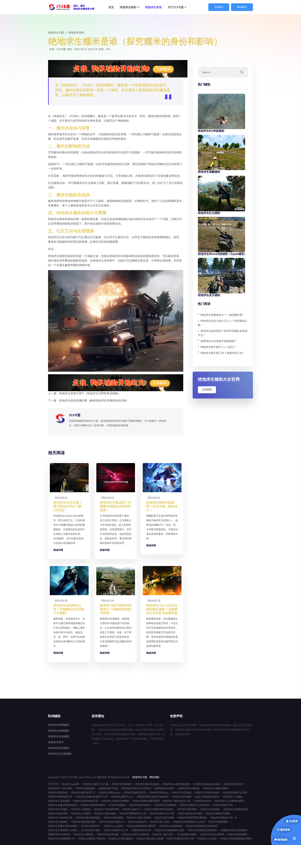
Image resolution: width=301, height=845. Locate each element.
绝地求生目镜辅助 (58, 821)
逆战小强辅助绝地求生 (207, 796)
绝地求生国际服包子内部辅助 (202, 826)
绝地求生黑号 (56, 742)
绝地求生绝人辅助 (160, 821)
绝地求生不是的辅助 (59, 800)
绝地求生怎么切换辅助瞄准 (229, 800)
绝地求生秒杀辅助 (182, 796)
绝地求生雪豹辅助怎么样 (132, 813)
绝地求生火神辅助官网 (60, 817)
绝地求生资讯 (153, 7)
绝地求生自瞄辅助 (58, 730)
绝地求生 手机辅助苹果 (106, 809)
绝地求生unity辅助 (81, 813)
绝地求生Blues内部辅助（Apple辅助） (222, 253)
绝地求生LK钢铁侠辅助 (215, 788)
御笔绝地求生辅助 (164, 788)
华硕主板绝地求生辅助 (190, 813)
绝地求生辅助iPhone (122, 796)
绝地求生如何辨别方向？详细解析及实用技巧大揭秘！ (69, 609)
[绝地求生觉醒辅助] (221, 152)
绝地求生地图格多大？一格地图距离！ (222, 314)
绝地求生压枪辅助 (58, 736)
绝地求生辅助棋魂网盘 (88, 817)
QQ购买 (218, 7)
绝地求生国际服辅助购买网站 (236, 838)
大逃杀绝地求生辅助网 (212, 834)
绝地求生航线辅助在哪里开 (141, 826)
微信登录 (285, 829)
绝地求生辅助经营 (233, 784)
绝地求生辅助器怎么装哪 (150, 838)
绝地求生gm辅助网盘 (170, 826)
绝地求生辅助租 (117, 805)
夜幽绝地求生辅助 (108, 788)
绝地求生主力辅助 (232, 796)
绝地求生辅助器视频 (108, 834)
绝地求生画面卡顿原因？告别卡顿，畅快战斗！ (161, 506)
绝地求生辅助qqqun (110, 792)
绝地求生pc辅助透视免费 (176, 784)
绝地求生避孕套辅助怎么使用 (189, 821)
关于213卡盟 (176, 7)
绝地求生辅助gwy (158, 792)
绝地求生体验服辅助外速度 (169, 830)
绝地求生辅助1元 (132, 809)
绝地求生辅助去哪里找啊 (146, 800)
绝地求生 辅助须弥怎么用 (177, 800)
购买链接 (282, 839)
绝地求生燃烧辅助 (218, 821)
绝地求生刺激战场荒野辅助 (202, 830)
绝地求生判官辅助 (181, 792)
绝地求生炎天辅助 (209, 295)
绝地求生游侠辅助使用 (235, 809)
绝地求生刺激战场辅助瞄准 (62, 805)
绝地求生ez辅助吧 (83, 834)
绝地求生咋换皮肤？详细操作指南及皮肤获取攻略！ (115, 506)
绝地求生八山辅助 (207, 838)
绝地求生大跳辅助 (81, 809)
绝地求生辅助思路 (58, 792)
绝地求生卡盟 (56, 32)
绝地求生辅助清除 (58, 813)
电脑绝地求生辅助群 (59, 834)
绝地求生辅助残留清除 (83, 821)
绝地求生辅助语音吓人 (83, 792)
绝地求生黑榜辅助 (122, 784)
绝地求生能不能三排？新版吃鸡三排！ (222, 352)
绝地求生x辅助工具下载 (96, 784)
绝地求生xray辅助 (113, 826)
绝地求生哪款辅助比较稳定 (159, 809)
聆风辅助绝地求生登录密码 (136, 788)
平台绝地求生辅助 (186, 834)
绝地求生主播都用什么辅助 (62, 830)
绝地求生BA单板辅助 (211, 130)
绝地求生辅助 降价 (223, 805)
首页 (111, 7)
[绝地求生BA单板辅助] (221, 111)
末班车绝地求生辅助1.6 (111, 821)
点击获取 (207, 389)
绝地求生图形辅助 (113, 817)
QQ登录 (293, 821)
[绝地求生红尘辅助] (221, 193)
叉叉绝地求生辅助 (90, 830)
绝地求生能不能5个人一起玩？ (218, 346)
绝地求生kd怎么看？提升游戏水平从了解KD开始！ (67, 506)
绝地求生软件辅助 (58, 809)
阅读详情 (58, 550)
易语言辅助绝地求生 (140, 805)
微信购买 (242, 7)
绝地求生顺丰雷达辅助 (147, 784)
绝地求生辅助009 (137, 821)
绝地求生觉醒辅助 (209, 171)
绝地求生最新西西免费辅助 (192, 817)
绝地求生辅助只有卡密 (162, 813)
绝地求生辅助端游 (237, 834)
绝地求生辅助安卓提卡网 (180, 838)
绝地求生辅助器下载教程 (91, 838)
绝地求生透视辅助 (58, 724)
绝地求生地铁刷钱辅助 (93, 805)
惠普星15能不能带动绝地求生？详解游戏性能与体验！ (116, 609)
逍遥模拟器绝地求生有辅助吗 (153, 796)
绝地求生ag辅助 (70, 784)
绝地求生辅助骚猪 (187, 809)
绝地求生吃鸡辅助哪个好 (61, 838)
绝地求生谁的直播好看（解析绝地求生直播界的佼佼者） (94, 400)
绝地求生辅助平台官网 (235, 792)
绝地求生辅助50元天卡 (116, 830)
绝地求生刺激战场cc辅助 (206, 784)
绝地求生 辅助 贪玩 (162, 834)
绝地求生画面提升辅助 (218, 813)
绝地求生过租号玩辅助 (207, 792)
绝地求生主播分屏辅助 (139, 817)
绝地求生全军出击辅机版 (135, 834)
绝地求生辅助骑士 (90, 826)
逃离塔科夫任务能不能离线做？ (218, 341)
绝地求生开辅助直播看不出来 (92, 796)
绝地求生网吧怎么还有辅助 (194, 805)
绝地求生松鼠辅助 (210, 809)
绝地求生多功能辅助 (166, 805)
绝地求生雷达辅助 (58, 747)
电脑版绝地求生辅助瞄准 (234, 830)
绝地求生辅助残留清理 (86, 800)
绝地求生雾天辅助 (164, 817)
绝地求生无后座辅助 (60, 753)
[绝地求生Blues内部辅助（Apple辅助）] (221, 234)
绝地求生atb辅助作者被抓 (115, 800)
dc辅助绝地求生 (202, 800)
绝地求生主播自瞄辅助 (121, 838)
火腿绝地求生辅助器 (189, 788)
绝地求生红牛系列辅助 (60, 788)
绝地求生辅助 (71, 7)
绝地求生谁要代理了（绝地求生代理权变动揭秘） (90, 393)
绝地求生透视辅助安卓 (60, 796)
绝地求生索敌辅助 (85, 788)
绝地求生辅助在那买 (135, 792)
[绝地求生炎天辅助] (221, 275)
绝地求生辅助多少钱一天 (223, 817)
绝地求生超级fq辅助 (105, 813)
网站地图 (154, 777)
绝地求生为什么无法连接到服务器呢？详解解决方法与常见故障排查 (161, 609)
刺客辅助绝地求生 (142, 830)
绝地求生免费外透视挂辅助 (62, 826)
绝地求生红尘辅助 (209, 212)
